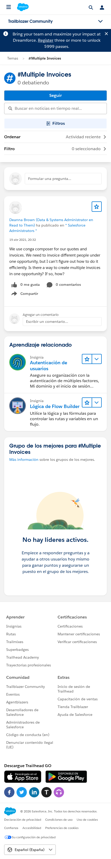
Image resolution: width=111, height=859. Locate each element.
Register (45, 40)
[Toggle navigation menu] (100, 21)
